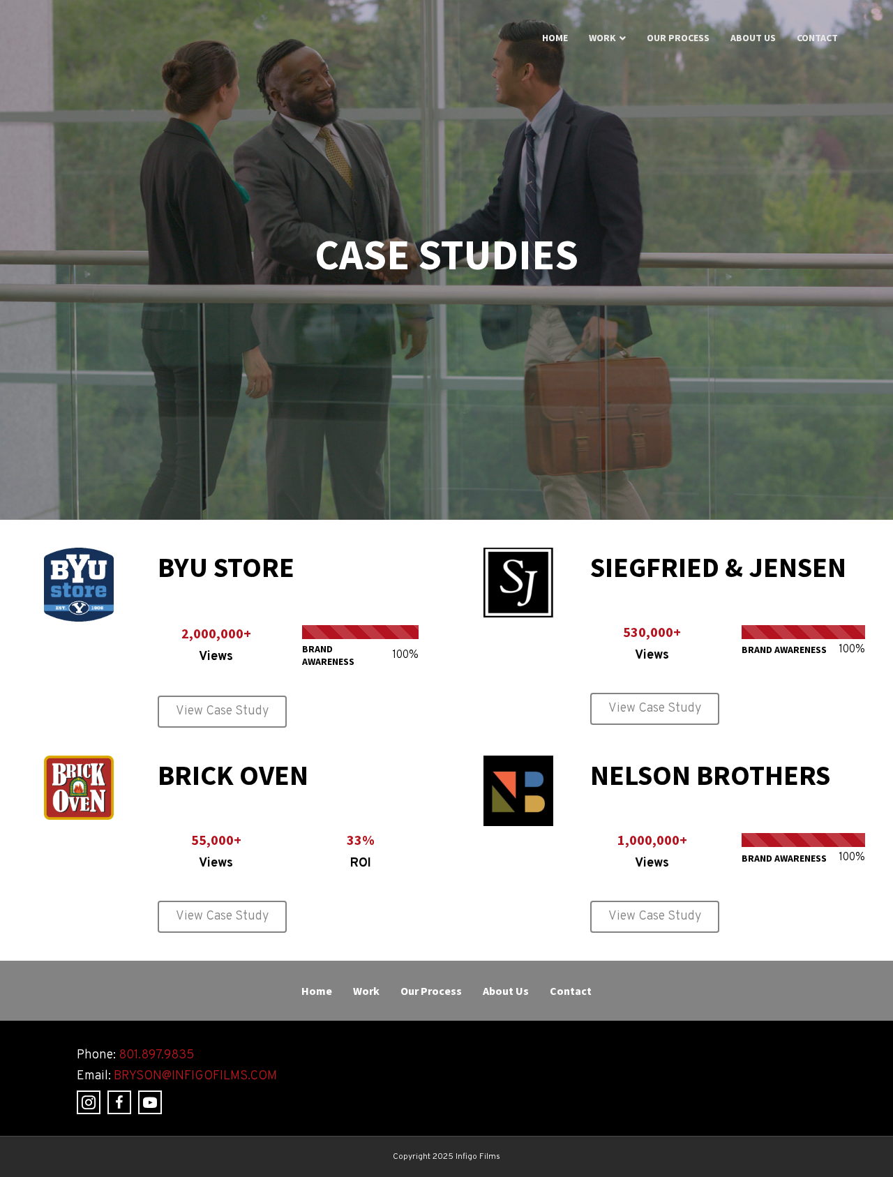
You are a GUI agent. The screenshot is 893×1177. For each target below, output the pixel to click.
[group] (216, 646)
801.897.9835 (156, 1055)
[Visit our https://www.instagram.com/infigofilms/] (88, 1102)
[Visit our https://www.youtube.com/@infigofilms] (150, 1102)
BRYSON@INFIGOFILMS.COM (195, 1076)
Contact (817, 37)
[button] (222, 712)
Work (602, 37)
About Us (753, 37)
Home (555, 37)
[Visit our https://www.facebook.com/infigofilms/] (119, 1102)
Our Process (678, 37)
